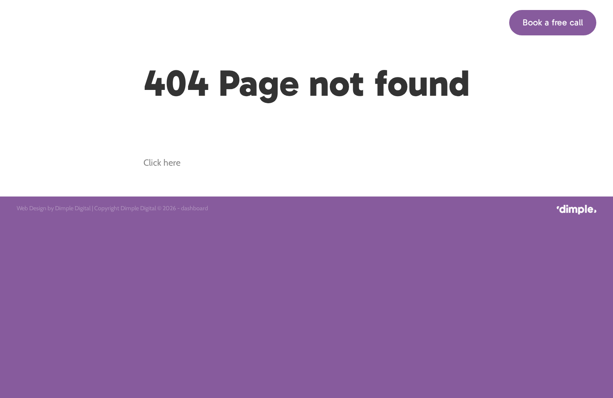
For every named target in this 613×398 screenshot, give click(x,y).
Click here (162, 162)
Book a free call (553, 22)
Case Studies (471, 22)
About (389, 22)
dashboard (194, 208)
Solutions (345, 22)
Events (424, 22)
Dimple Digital (72, 208)
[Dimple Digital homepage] (75, 22)
